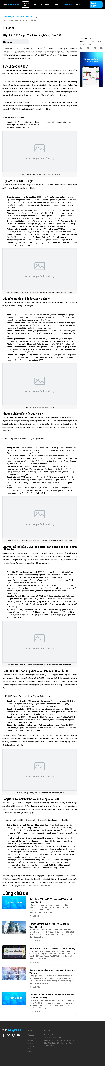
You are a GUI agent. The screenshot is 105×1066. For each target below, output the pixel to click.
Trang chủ (30, 1035)
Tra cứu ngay (31, 1038)
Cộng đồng (30, 1046)
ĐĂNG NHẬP (93, 4)
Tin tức (29, 1049)
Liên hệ (29, 1052)
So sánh (30, 1043)
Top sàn (30, 1040)
